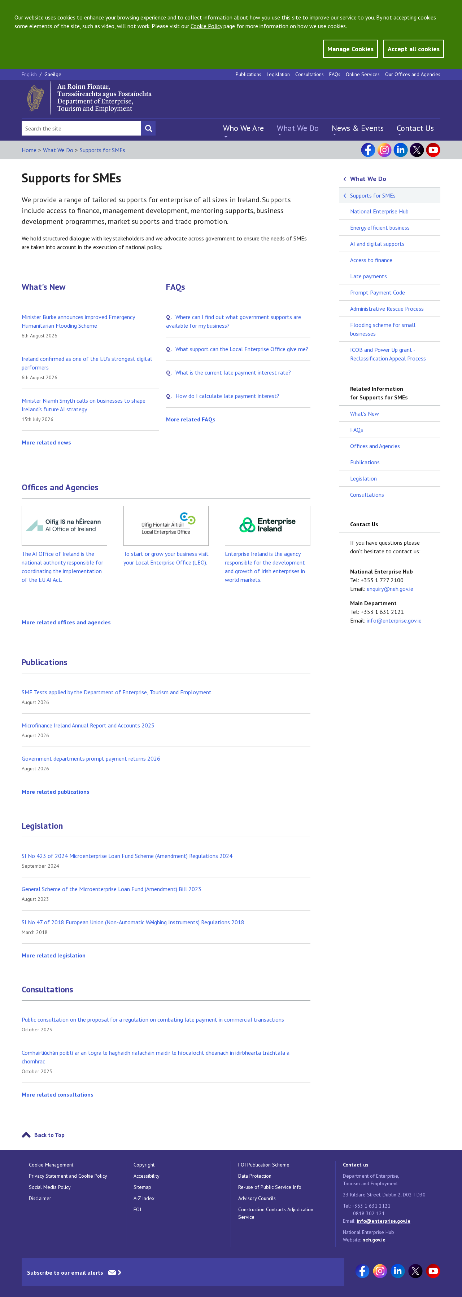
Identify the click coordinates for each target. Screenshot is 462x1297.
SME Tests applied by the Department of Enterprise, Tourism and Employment (117, 692)
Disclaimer (40, 1198)
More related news (46, 442)
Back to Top (49, 1134)
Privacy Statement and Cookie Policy (68, 1176)
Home (29, 150)
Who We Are (243, 128)
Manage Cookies (350, 49)
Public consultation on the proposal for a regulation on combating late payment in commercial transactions (153, 1019)
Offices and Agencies (60, 487)
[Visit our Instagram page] (384, 150)
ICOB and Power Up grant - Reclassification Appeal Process (388, 354)
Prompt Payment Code (377, 292)
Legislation (278, 74)
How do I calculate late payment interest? (227, 395)
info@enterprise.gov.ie (394, 620)
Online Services (363, 74)
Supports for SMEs (102, 150)
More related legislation (54, 955)
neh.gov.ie (373, 1239)
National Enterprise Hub (379, 211)
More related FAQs (190, 419)
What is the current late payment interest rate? (233, 372)
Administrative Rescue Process (387, 308)
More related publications (56, 791)
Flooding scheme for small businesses (382, 329)
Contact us (356, 1164)
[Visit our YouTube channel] (433, 150)
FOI (137, 1209)
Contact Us (415, 128)
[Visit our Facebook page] (368, 150)
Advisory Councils (257, 1198)
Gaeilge (52, 74)
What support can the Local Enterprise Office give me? (241, 349)
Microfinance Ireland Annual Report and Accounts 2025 (88, 725)
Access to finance (371, 260)
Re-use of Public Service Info (269, 1187)
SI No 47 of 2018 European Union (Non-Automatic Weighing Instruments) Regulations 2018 (133, 922)
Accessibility (147, 1176)
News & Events (358, 128)
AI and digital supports (377, 243)
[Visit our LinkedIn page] (400, 150)
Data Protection (254, 1176)
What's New (43, 287)
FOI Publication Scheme (263, 1164)
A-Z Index (144, 1198)
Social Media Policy (50, 1187)
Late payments (368, 276)
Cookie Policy (206, 26)
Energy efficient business (380, 227)
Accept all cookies (414, 49)
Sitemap (142, 1187)
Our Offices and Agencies (412, 74)
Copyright (144, 1164)
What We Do (298, 128)
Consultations (309, 74)
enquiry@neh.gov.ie (390, 588)
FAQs (334, 74)
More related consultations (57, 1094)
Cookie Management (51, 1164)
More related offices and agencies (66, 622)
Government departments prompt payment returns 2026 (91, 758)
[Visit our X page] (417, 150)
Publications (248, 74)
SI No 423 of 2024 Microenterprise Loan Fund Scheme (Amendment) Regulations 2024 (127, 855)
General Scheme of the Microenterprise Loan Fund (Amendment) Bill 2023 (111, 889)
